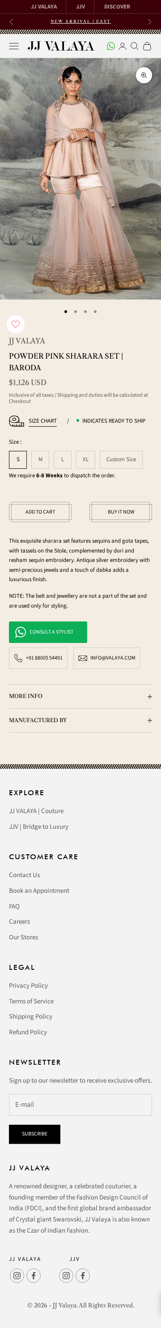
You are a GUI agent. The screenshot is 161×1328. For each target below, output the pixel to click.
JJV (80, 7)
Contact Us (24, 875)
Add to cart (40, 512)
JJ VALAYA (44, 7)
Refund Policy (28, 1032)
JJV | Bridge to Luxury (38, 826)
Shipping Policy (30, 1016)
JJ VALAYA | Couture (36, 811)
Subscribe (34, 1134)
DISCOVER (117, 7)
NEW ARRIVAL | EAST (81, 21)
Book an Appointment (39, 890)
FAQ (14, 906)
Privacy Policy (28, 985)
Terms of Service (31, 1001)
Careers (19, 921)
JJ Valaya (27, 340)
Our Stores (23, 937)
